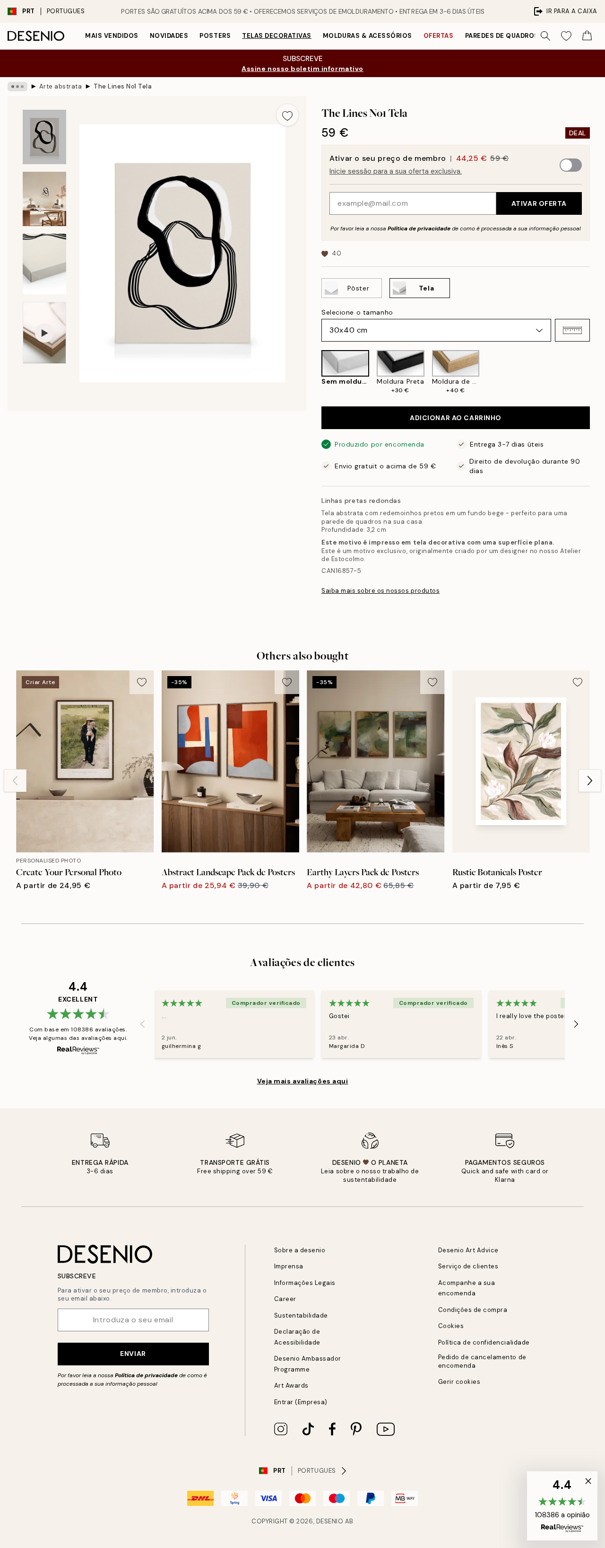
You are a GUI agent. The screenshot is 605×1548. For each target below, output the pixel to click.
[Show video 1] (44, 333)
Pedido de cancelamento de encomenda (482, 1361)
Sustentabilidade (301, 1315)
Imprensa (288, 1266)
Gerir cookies (459, 1382)
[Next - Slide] (597, 372)
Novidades (169, 36)
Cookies (451, 1326)
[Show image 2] (44, 199)
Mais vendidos (111, 36)
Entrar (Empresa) (301, 1402)
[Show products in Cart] (587, 36)
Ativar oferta (539, 203)
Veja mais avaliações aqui (302, 1081)
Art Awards (291, 1385)
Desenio (330, 1521)
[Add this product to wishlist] (287, 115)
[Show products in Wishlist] (566, 36)
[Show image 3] (44, 264)
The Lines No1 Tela (123, 86)
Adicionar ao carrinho (455, 417)
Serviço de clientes (468, 1266)
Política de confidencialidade (484, 1342)
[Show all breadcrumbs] (17, 86)
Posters (215, 36)
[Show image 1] (44, 137)
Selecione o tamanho (357, 312)
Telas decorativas (276, 36)
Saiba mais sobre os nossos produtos (380, 591)
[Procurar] (545, 36)
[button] (572, 330)
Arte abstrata (60, 86)
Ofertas (439, 36)
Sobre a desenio (300, 1250)
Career (285, 1299)
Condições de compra (473, 1310)
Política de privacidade (419, 228)
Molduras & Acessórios (367, 36)
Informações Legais (305, 1283)
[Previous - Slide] (313, 372)
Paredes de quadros (502, 36)
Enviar (133, 1353)
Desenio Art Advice (468, 1250)
